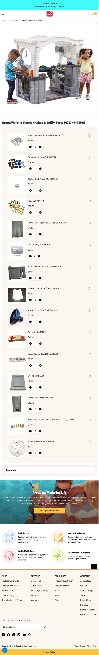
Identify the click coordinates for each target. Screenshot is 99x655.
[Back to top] (92, 566)
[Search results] (89, 13)
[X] (3, 634)
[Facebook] (8, 634)
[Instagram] (13, 634)
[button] (48, 470)
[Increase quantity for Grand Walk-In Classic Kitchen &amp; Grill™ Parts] (40, 146)
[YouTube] (24, 634)
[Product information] (89, 135)
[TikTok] (19, 634)
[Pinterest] (29, 634)
